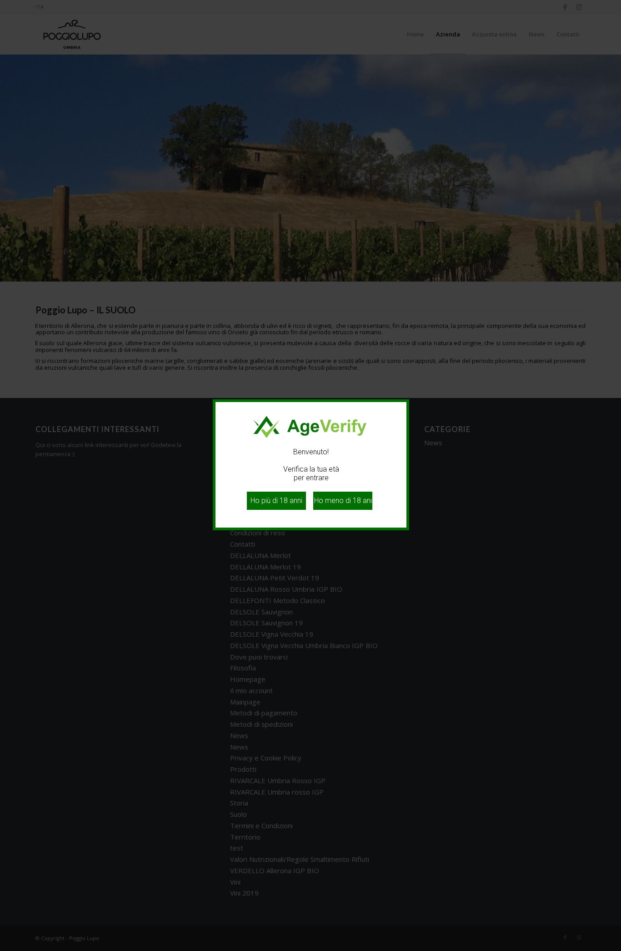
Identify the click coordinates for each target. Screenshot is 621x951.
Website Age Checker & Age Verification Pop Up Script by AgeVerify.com (609, 948)
